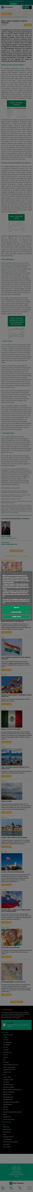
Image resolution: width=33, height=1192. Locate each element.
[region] (16, 596)
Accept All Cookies (16, 612)
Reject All (16, 607)
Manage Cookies (16, 616)
